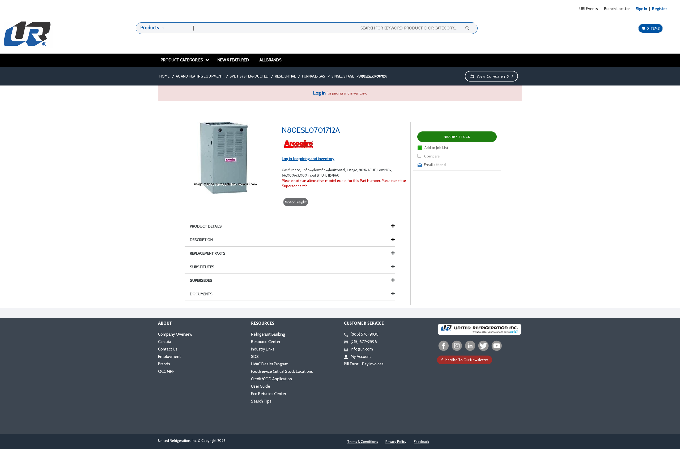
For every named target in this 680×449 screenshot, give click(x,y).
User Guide (260, 386)
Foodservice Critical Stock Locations (282, 371)
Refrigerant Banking (268, 334)
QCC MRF (166, 371)
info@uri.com (362, 349)
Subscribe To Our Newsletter (464, 359)
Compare (431, 156)
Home (164, 76)
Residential (285, 76)
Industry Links (262, 349)
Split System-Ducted (249, 76)
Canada (164, 341)
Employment (169, 356)
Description (201, 239)
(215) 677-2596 (364, 341)
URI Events (588, 8)
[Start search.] (467, 28)
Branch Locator (617, 8)
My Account (361, 356)
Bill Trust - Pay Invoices (364, 364)
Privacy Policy (395, 441)
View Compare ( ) (493, 76)
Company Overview (175, 334)
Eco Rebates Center (268, 393)
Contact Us (167, 349)
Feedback (421, 441)
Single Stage (343, 76)
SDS (255, 356)
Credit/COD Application (271, 379)
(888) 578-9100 (365, 334)
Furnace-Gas (313, 76)
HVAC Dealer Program (269, 364)
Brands (164, 364)
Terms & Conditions (362, 441)
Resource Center (265, 341)
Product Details (206, 226)
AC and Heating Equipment (199, 76)
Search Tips (261, 401)
